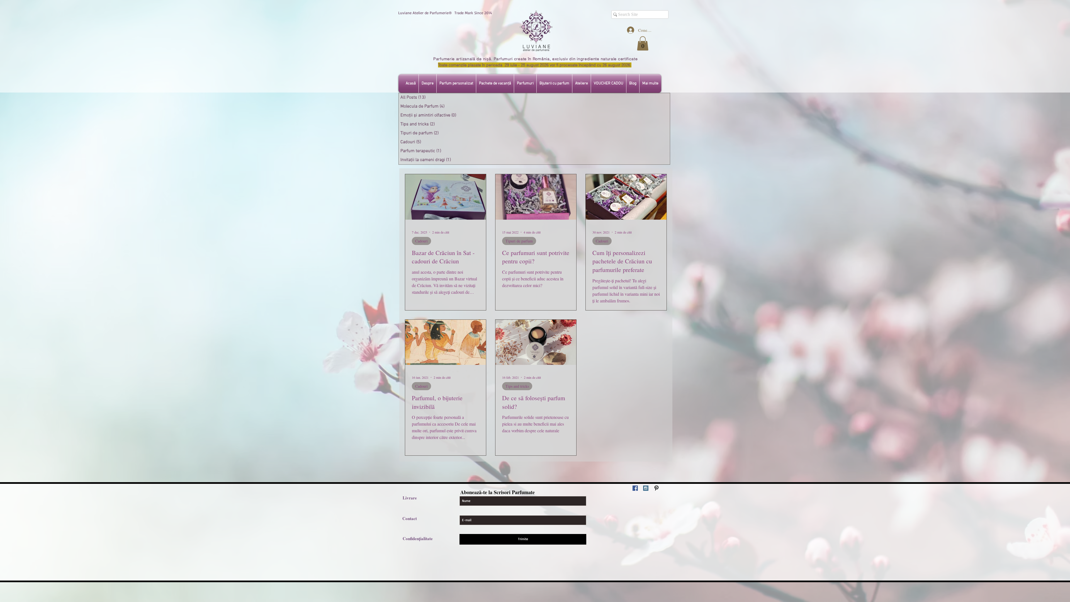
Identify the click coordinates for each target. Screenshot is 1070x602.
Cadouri (421, 241)
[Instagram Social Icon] (645, 488)
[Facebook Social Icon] (635, 488)
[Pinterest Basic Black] (656, 488)
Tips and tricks (517, 386)
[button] (643, 43)
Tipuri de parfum (519, 241)
